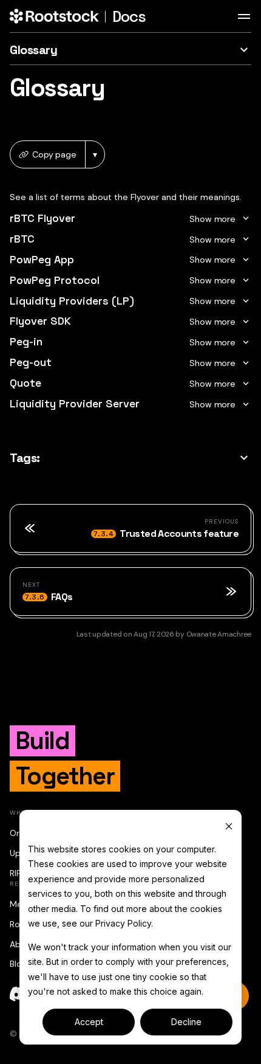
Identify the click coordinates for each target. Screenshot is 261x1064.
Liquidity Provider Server (75, 403)
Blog (18, 963)
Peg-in (26, 341)
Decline (186, 1022)
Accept (89, 1022)
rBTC (22, 239)
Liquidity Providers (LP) (72, 301)
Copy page (54, 154)
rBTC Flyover (42, 218)
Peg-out (31, 362)
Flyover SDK (40, 321)
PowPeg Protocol (55, 280)
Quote (25, 383)
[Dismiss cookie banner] (229, 826)
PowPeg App (42, 259)
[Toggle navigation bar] (244, 16)
